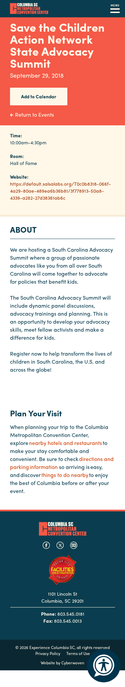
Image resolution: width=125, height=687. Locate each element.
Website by (62, 663)
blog (73, 545)
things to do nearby (64, 475)
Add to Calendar (38, 96)
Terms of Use (78, 653)
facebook (46, 545)
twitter (60, 545)
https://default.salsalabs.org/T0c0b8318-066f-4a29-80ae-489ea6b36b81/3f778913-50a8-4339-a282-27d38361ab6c (60, 190)
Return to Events (34, 114)
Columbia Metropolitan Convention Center (29, 9)
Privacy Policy (47, 653)
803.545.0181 (70, 613)
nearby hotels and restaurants (65, 443)
